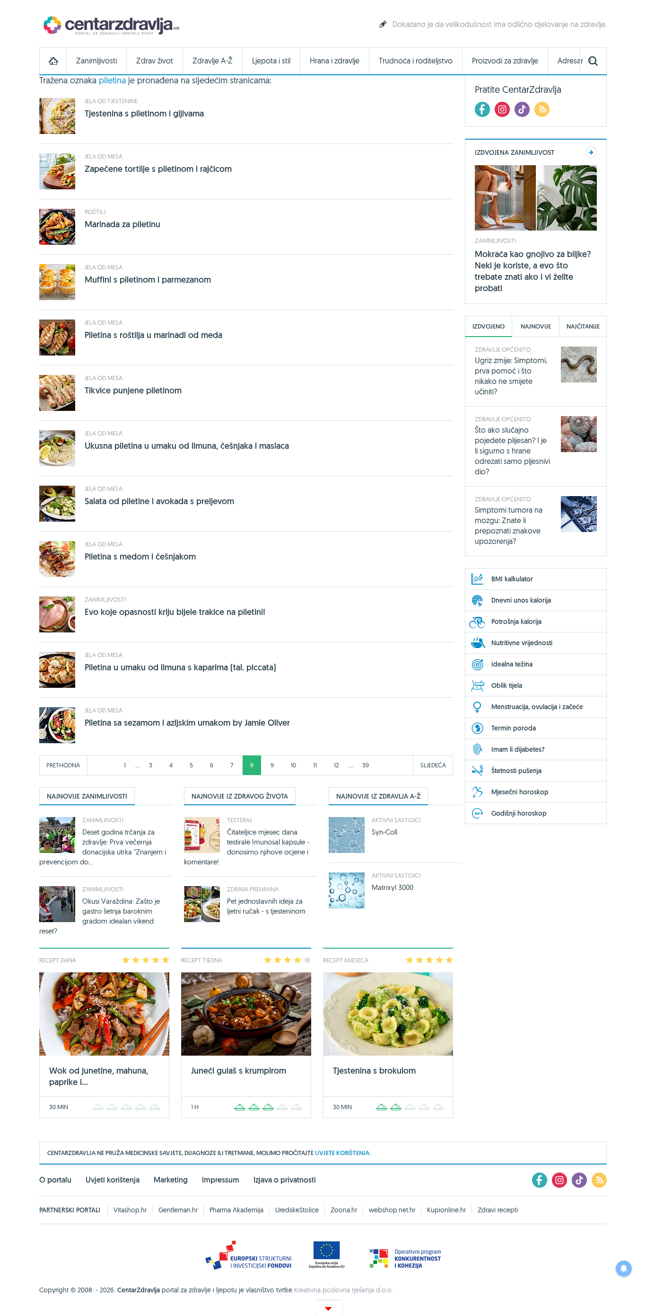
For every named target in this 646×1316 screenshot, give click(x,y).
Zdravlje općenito (503, 349)
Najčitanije (583, 326)
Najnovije (536, 326)
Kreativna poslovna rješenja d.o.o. (343, 1290)
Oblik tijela (506, 685)
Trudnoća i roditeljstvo (416, 60)
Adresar (570, 60)
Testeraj (239, 820)
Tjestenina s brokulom (374, 1070)
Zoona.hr (344, 1210)
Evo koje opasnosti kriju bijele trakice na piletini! (175, 611)
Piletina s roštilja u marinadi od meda (153, 334)
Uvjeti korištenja (113, 1180)
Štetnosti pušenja (516, 770)
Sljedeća (433, 765)
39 (365, 765)
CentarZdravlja (110, 25)
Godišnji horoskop (519, 813)
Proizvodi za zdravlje (505, 60)
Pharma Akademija (236, 1210)
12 (336, 765)
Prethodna (63, 765)
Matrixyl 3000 (392, 887)
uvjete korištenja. (343, 1153)
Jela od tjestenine (111, 101)
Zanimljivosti (96, 60)
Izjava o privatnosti (284, 1180)
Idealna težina (512, 664)
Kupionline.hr (446, 1210)
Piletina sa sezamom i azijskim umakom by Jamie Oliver (187, 722)
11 (315, 765)
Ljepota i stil (271, 60)
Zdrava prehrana (253, 889)
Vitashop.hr (130, 1210)
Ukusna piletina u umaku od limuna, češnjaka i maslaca (187, 445)
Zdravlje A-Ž (212, 60)
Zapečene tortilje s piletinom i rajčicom (158, 168)
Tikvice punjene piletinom (133, 390)
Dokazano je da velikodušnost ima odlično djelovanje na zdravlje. (500, 24)
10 (293, 765)
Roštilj (95, 211)
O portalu (55, 1180)
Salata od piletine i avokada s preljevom (159, 501)
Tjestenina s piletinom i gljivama (144, 113)
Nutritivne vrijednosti (521, 643)
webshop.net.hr (392, 1210)
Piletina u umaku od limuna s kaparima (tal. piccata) (180, 667)
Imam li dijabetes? (518, 749)
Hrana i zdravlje (334, 60)
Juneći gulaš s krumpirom (238, 1070)
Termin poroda (513, 728)
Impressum (220, 1180)
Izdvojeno (488, 326)
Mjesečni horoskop (520, 792)
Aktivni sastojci (396, 820)
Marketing (171, 1180)
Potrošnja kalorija (516, 621)
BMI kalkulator (512, 579)
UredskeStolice (297, 1210)
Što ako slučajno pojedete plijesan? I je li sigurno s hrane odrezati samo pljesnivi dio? (512, 450)
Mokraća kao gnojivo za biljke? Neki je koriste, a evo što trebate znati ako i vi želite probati (533, 271)
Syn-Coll (384, 831)
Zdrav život (154, 60)
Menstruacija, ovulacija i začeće (537, 706)
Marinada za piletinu (122, 224)
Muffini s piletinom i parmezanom (148, 279)
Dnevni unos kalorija (521, 600)
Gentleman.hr (178, 1210)
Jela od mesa (103, 156)
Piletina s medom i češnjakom (140, 556)
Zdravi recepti (498, 1210)
